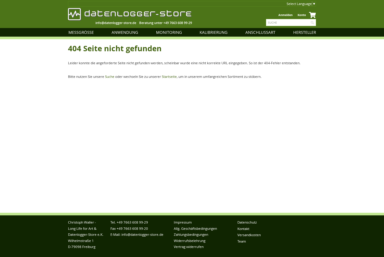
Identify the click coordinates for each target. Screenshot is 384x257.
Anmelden (285, 15)
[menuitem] (82, 32)
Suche (109, 76)
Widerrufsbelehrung (189, 240)
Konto (302, 15)
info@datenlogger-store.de (142, 234)
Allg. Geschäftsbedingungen (195, 228)
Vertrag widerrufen (189, 246)
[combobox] (291, 22)
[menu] (193, 32)
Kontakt (243, 228)
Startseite (169, 76)
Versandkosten (249, 235)
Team (241, 241)
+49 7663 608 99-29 (177, 23)
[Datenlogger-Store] (130, 14)
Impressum (183, 222)
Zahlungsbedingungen (191, 234)
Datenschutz (247, 222)
